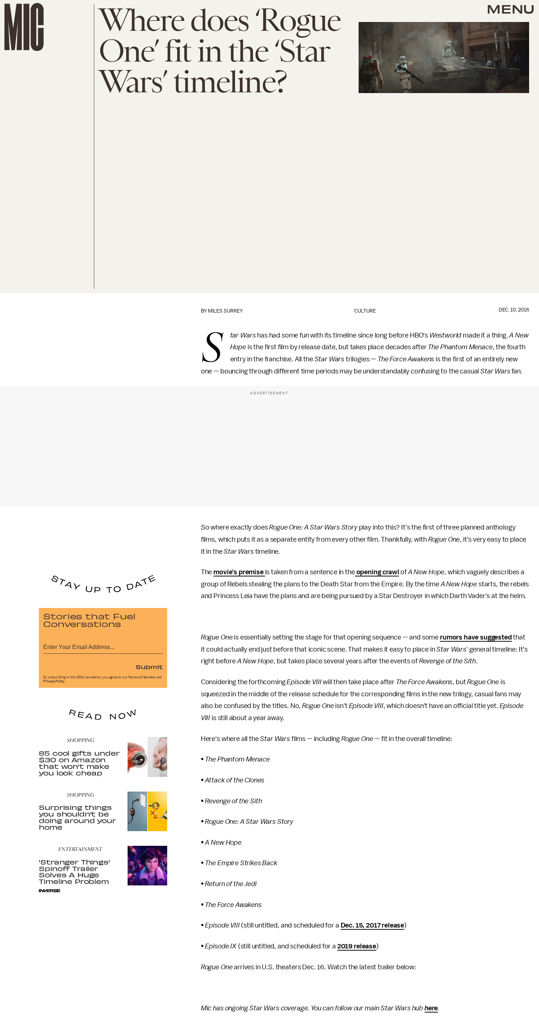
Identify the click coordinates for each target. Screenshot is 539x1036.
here (431, 1008)
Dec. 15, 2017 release (372, 925)
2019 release (356, 946)
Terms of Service (141, 677)
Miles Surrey (225, 311)
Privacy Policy (54, 681)
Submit (149, 666)
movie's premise (239, 572)
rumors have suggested (476, 637)
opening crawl (377, 572)
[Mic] (24, 27)
